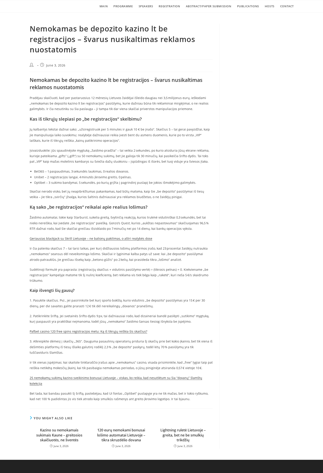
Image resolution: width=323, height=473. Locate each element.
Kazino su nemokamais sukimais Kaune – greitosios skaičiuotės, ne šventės (59, 435)
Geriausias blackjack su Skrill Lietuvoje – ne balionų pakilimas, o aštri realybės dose (91, 238)
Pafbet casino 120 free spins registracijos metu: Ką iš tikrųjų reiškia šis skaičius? (88, 331)
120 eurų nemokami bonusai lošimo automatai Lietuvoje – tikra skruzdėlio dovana (121, 435)
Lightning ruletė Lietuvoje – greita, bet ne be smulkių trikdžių (183, 435)
